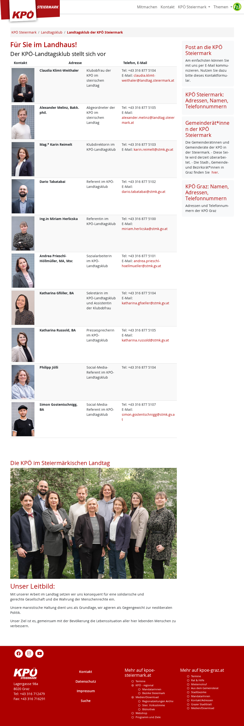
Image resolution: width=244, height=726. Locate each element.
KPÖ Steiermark (192, 7)
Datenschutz (86, 681)
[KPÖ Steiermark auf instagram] (29, 653)
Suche (86, 700)
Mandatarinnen (151, 689)
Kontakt (168, 7)
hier (215, 172)
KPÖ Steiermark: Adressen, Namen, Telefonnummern (206, 100)
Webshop (141, 713)
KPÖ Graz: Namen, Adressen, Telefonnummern (207, 192)
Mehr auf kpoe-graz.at (202, 670)
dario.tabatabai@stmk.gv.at (143, 191)
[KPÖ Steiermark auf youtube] (39, 653)
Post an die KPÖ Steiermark (203, 50)
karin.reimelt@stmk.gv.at (153, 149)
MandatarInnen (200, 696)
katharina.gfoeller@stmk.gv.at (145, 303)
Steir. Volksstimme (153, 705)
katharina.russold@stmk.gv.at (145, 340)
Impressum (86, 691)
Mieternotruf (199, 684)
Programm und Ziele (148, 717)
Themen (221, 7)
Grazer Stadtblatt (201, 704)
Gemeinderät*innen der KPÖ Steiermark (207, 129)
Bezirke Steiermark (153, 693)
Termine (140, 681)
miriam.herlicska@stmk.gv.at (145, 228)
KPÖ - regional (144, 685)
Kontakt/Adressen (202, 700)
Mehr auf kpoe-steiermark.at (140, 672)
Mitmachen (147, 7)
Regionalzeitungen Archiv (157, 701)
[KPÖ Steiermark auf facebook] (19, 653)
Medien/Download (147, 697)
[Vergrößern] (23, 84)
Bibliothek (148, 709)
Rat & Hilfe (197, 680)
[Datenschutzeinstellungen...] (237, 7)
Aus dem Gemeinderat (205, 688)
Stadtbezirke (198, 692)
